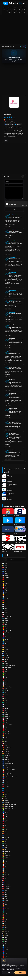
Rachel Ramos (12, 214)
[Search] (4, 559)
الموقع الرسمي (9, 124)
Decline (8, 972)
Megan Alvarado (13, 230)
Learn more (12, 969)
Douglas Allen (12, 290)
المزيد (6, 140)
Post (14, 209)
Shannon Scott (12, 272)
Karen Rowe (12, 312)
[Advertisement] (14, 30)
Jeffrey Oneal (12, 257)
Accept (20, 972)
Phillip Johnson (12, 300)
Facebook (19, 124)
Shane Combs (12, 240)
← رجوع (23, 46)
